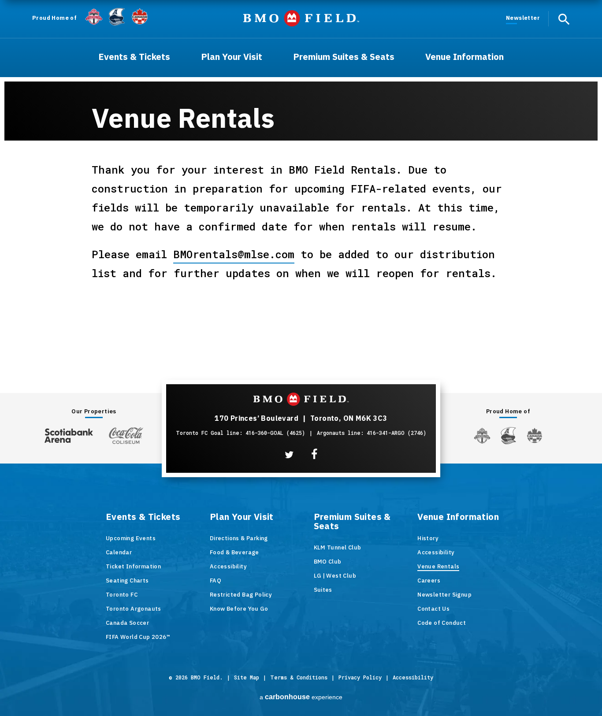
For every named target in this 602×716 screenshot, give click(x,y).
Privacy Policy (360, 677)
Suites (323, 590)
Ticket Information (133, 566)
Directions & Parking (239, 538)
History (427, 538)
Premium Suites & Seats (352, 522)
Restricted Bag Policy (241, 594)
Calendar (119, 552)
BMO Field (301, 18)
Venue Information (458, 517)
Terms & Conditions (298, 677)
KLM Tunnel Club (337, 547)
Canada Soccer (127, 623)
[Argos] (117, 16)
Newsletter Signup (444, 594)
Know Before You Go (239, 608)
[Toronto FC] (94, 16)
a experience (301, 697)
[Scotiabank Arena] (69, 434)
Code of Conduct (441, 623)
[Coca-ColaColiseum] (126, 435)
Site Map (246, 677)
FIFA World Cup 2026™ (138, 637)
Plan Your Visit (242, 517)
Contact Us (433, 608)
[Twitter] (289, 455)
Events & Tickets (143, 517)
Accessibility (228, 566)
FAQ (215, 580)
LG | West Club (335, 575)
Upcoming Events (131, 538)
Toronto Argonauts (133, 608)
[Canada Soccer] (139, 16)
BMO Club (328, 561)
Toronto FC (121, 594)
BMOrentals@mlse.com (233, 254)
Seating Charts (127, 580)
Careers (428, 580)
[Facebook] (314, 454)
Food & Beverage (234, 552)
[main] (301, 174)
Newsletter (523, 18)
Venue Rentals (438, 566)
